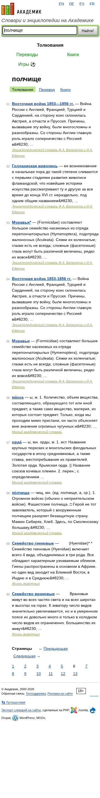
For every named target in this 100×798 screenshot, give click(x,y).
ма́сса (18, 397)
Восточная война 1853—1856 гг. (43, 103)
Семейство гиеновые (33, 543)
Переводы (27, 54)
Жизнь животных (26, 584)
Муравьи (21, 341)
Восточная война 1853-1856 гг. (41, 278)
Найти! (88, 30)
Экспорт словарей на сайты (21, 710)
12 (63, 673)
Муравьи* (21, 222)
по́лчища (20, 492)
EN (61, 4)
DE (71, 4)
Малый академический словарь (37, 432)
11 (51, 673)
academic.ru (21, 9)
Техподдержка (36, 693)
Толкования (50, 45)
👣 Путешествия (13, 702)
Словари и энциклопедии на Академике (47, 20)
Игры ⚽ (27, 64)
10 (38, 673)
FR (92, 4)
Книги (73, 54)
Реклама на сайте (60, 693)
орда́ (17, 442)
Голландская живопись (35, 166)
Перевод (47, 89)
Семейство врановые (33, 594)
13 (75, 673)
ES (81, 4)
